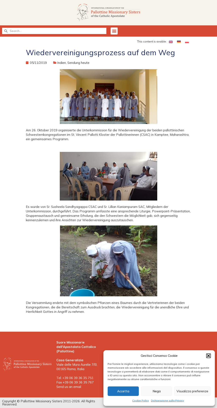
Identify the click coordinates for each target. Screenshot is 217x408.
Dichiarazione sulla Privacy (167, 400)
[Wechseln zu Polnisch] (187, 41)
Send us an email (68, 387)
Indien (61, 63)
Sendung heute (78, 63)
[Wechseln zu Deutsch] (179, 41)
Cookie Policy (140, 400)
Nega (157, 391)
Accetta (123, 391)
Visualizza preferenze (192, 391)
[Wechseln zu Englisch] (171, 41)
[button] (208, 356)
